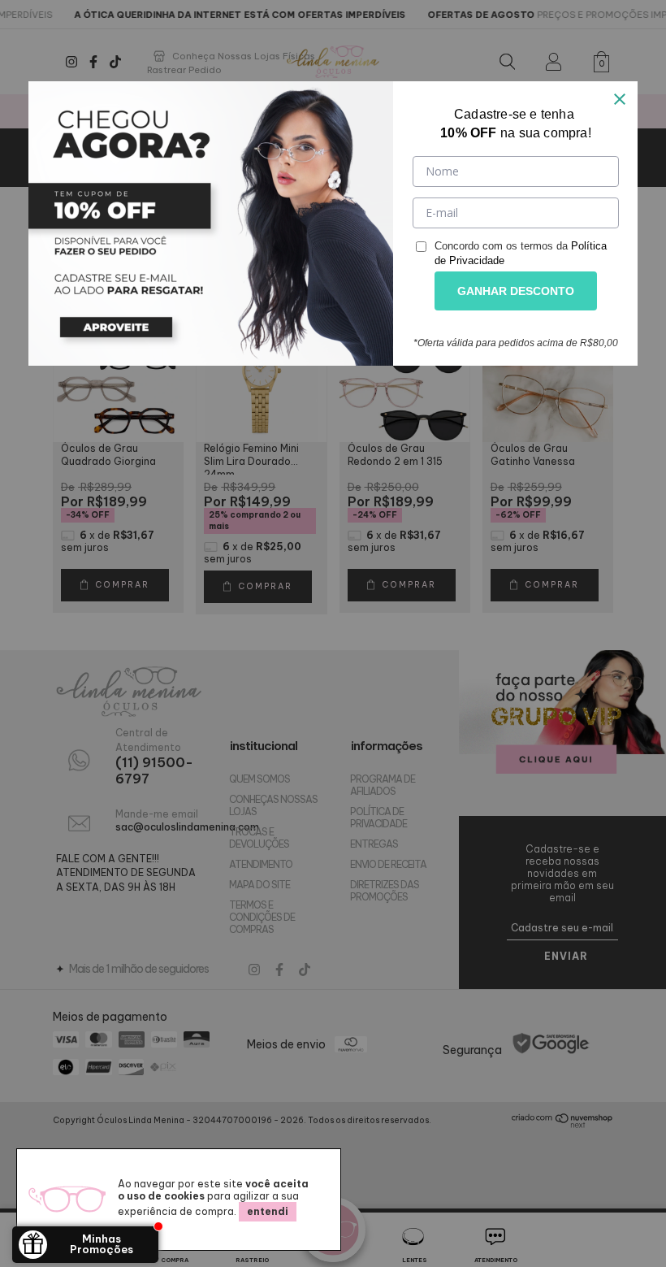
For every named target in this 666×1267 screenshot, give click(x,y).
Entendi (267, 1211)
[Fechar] (619, 99)
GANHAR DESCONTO (515, 290)
